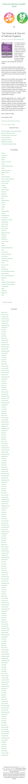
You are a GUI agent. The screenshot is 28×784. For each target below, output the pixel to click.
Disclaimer (8, 768)
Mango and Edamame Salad (8, 133)
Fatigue (3, 207)
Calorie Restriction (5, 176)
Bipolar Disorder (5, 172)
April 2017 (3, 439)
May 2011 (3, 591)
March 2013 (4, 544)
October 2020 (4, 349)
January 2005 (4, 755)
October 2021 (4, 323)
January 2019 (4, 394)
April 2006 (3, 722)
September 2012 (5, 557)
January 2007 (4, 703)
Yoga (2, 295)
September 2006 (5, 712)
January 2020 (4, 368)
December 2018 (5, 396)
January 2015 (4, 497)
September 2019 (5, 376)
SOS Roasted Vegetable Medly (8, 144)
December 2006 (5, 705)
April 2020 (3, 361)
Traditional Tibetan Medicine (8, 284)
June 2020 (3, 357)
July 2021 (3, 329)
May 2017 (3, 437)
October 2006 (4, 710)
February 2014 (4, 520)
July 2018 (3, 407)
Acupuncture (4, 155)
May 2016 (3, 462)
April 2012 (3, 568)
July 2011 (3, 587)
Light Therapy (4, 228)
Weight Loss (4, 292)
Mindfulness (4, 239)
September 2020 (5, 351)
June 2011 (3, 589)
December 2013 (5, 525)
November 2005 (5, 733)
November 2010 (5, 604)
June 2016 (3, 460)
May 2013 (3, 540)
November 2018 (5, 398)
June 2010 (3, 615)
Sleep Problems (5, 273)
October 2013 (4, 529)
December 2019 (5, 370)
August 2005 (4, 740)
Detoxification (4, 196)
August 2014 (4, 508)
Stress (2, 280)
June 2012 (3, 563)
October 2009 (4, 632)
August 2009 (4, 636)
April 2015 (3, 490)
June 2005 (3, 744)
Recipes (3, 267)
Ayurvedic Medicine (6, 170)
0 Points (3, 153)
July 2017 (3, 432)
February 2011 (4, 598)
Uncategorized (4, 286)
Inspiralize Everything (6, 139)
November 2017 (5, 424)
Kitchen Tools (4, 226)
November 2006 (5, 707)
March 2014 (4, 518)
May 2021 (3, 334)
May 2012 (3, 566)
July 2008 (3, 664)
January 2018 (4, 419)
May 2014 (3, 514)
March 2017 (4, 441)
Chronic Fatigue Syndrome (7, 179)
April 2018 (3, 413)
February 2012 (4, 572)
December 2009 (5, 628)
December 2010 (5, 602)
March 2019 (4, 389)
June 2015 (3, 486)
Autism (3, 168)
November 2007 (5, 682)
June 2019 (3, 383)
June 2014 (3, 512)
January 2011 (4, 600)
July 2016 (3, 458)
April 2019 (3, 387)
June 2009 (3, 641)
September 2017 (5, 428)
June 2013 (3, 538)
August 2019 (4, 379)
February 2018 (4, 417)
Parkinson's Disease (6, 254)
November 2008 (5, 656)
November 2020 (5, 346)
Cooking (3, 185)
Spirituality (3, 277)
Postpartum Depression (7, 258)
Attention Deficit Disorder (7, 166)
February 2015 (4, 495)
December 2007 (5, 679)
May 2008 (3, 669)
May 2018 (3, 411)
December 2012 (5, 551)
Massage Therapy (5, 232)
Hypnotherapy (4, 222)
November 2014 (5, 501)
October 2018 (4, 400)
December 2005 (5, 731)
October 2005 (4, 735)
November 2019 (5, 372)
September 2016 (5, 454)
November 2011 (5, 578)
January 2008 (4, 677)
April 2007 (3, 697)
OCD (2, 249)
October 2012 (4, 555)
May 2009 (3, 643)
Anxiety (3, 164)
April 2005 (3, 748)
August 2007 (4, 688)
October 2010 (4, 606)
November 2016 (5, 450)
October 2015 (4, 477)
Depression (4, 194)
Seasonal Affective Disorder (7, 271)
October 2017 (4, 426)
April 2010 (3, 619)
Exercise (3, 202)
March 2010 (4, 621)
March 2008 (4, 673)
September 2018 (5, 402)
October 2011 (4, 581)
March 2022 (4, 312)
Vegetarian (3, 290)
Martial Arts (4, 230)
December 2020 (5, 344)
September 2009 (5, 634)
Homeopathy (4, 217)
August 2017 (4, 430)
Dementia (3, 191)
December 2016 (5, 447)
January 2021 (4, 342)
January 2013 (4, 548)
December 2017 (5, 422)
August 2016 (4, 456)
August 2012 (4, 559)
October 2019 (4, 374)
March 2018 (4, 415)
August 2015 (4, 482)
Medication (4, 234)
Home (19, 767)
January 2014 (4, 523)
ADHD (2, 159)
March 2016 (4, 467)
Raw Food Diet (4, 265)
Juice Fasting (4, 224)
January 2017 (4, 445)
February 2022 (4, 314)
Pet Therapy (4, 256)
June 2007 (3, 692)
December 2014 (5, 499)
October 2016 (4, 452)
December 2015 (5, 473)
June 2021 (3, 331)
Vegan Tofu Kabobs (6, 137)
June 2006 (3, 718)
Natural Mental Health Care (14, 5)
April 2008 (3, 671)
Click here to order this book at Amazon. (10, 121)
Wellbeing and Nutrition (6, 141)
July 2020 (3, 355)
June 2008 (3, 667)
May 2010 (3, 617)
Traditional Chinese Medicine (8, 282)
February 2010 (4, 624)
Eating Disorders (5, 200)
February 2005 (4, 753)
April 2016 (3, 465)
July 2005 (3, 742)
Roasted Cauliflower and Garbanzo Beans (11, 131)
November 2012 (5, 553)
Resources (13, 768)
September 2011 (5, 583)
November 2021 (5, 321)
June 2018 (3, 409)
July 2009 (3, 639)
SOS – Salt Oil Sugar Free (7, 275)
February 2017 (4, 443)
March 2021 (4, 338)
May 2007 (3, 695)
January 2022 (4, 316)
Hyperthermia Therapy (6, 219)
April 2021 (3, 336)
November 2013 (5, 527)
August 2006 (4, 714)
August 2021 (4, 327)
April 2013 (3, 542)
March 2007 (4, 699)
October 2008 (4, 658)
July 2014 (3, 510)
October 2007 (4, 684)
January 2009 (4, 652)
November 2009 (5, 630)
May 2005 (3, 746)
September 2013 (5, 531)
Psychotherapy (4, 260)
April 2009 (3, 645)
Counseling (4, 187)
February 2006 (4, 727)
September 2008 (5, 660)
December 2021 (5, 318)
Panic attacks (4, 252)
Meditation (3, 237)
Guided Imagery (5, 211)
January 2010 (4, 626)
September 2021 (5, 325)
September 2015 (5, 480)
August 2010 (4, 611)
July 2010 (3, 613)
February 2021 (4, 340)
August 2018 (4, 404)
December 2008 (5, 654)
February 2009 (4, 649)
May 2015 (3, 488)
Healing (3, 213)
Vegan (2, 288)
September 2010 (5, 609)
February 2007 (4, 701)
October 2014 (4, 503)
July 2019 (3, 381)
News (2, 243)
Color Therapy (4, 183)
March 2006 (4, 725)
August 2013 (4, 533)
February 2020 (4, 366)
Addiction (3, 157)
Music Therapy (4, 241)
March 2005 (4, 750)
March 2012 (4, 570)
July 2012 (3, 561)
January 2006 (4, 729)
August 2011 (4, 585)
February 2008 (4, 675)
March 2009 (4, 647)
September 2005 (5, 738)
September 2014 (5, 505)
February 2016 (4, 469)
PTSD (2, 262)
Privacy (3, 768)
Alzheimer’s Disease (6, 161)
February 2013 (4, 546)
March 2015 (4, 493)
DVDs (2, 198)
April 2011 (3, 594)
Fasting (13, 124)
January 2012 (4, 574)
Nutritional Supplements (7, 247)
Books (9, 124)
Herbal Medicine (5, 215)
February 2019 (4, 392)
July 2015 (3, 484)
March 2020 (4, 364)
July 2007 (3, 690)
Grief (2, 209)
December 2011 (5, 576)
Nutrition (3, 245)
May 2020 (3, 359)
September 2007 (5, 686)
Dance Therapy (5, 189)
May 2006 (3, 720)
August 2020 (4, 353)
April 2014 (3, 516)
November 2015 (5, 475)
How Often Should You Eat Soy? (9, 135)
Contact (23, 767)
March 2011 (4, 596)
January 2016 (4, 471)
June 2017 (3, 435)
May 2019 (3, 385)
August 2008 (4, 662)
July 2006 (3, 716)
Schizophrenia (4, 269)
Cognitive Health (5, 181)
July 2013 (3, 535)
